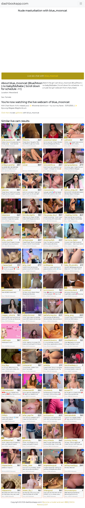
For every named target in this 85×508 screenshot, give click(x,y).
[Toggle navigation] (81, 3)
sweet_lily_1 (27, 490)
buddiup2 (27, 290)
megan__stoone (8, 315)
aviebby (47, 365)
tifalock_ (26, 140)
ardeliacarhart (7, 440)
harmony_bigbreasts (71, 240)
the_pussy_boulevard (50, 215)
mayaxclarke (7, 465)
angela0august (50, 465)
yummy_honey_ (71, 440)
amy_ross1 (27, 265)
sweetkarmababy (50, 140)
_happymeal (7, 265)
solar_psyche (28, 415)
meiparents (6, 490)
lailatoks (5, 190)
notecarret (27, 365)
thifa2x (4, 415)
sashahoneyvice (50, 315)
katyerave (6, 215)
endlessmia (48, 265)
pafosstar (68, 140)
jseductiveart (7, 290)
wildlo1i (26, 340)
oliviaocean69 (28, 390)
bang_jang (69, 315)
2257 (46, 505)
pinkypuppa (28, 240)
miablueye (6, 340)
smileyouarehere (8, 165)
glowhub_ (27, 440)
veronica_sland (71, 290)
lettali (25, 190)
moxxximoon (49, 190)
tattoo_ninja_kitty (71, 190)
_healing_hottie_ (71, 215)
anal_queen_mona (8, 140)
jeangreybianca (71, 165)
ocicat (25, 165)
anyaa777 (69, 390)
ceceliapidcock (71, 340)
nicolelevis (48, 390)
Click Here (5, 113)
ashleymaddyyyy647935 (71, 465)
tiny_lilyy (5, 365)
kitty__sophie (7, 240)
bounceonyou (70, 490)
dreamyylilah (49, 240)
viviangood (48, 490)
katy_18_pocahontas (71, 265)
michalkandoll (8, 390)
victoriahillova (49, 165)
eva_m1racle (49, 440)
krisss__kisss (27, 465)
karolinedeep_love (71, 365)
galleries (19, 113)
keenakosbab (70, 415)
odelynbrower (29, 315)
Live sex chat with (42, 76)
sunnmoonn (49, 290)
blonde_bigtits (29, 215)
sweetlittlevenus (50, 340)
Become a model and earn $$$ (55, 502)
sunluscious (48, 415)
